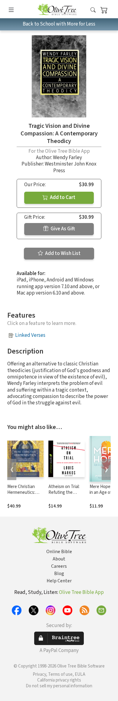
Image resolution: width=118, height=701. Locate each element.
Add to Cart (62, 197)
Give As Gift (62, 228)
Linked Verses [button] (30, 335)
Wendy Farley (67, 157)
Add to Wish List (62, 253)
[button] (93, 10)
